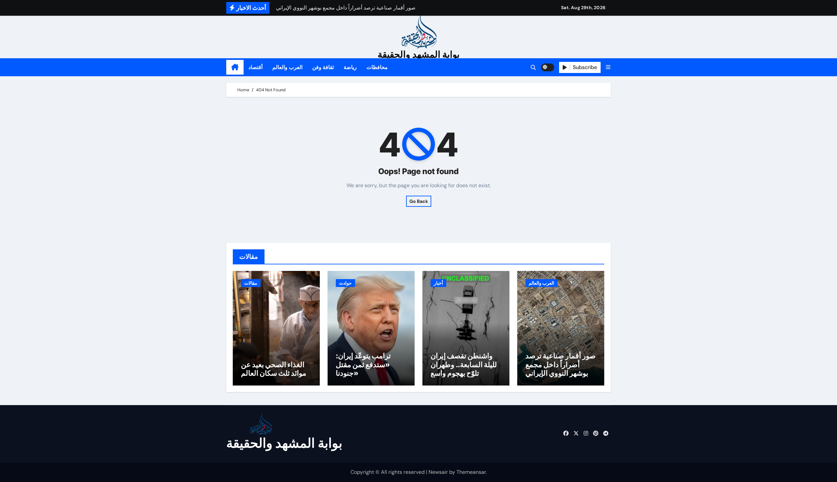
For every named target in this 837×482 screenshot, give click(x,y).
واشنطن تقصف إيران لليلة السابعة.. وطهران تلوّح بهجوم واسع (464, 364)
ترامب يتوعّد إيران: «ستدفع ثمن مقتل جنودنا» (363, 364)
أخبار (438, 283)
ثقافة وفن (323, 67)
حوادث (345, 283)
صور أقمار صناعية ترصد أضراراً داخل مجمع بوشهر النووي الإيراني (560, 364)
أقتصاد (255, 67)
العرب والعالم (287, 67)
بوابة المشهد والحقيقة (419, 54)
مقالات (250, 283)
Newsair (438, 472)
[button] (608, 67)
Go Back (418, 201)
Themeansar (471, 472)
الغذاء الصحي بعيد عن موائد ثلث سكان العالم (273, 368)
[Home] (235, 67)
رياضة (350, 67)
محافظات (377, 67)
